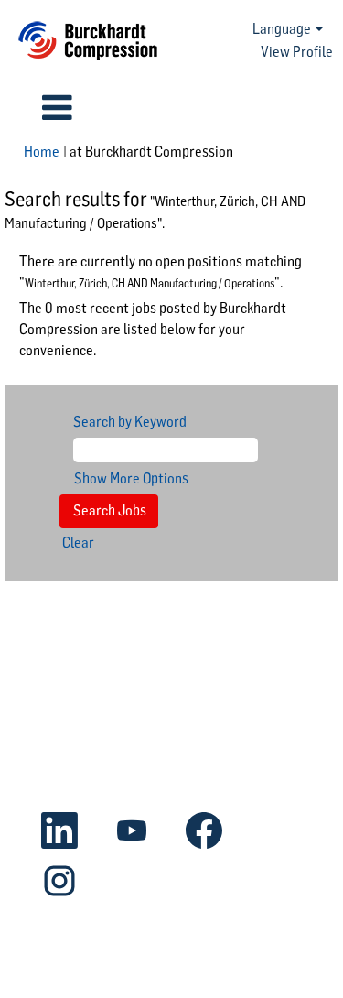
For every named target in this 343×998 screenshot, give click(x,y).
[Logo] (87, 40)
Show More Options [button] (131, 478)
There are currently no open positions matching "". (160, 272)
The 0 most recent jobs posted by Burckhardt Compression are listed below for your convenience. (152, 329)
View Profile (297, 51)
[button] (57, 108)
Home (41, 151)
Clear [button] (78, 542)
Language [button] (283, 29)
